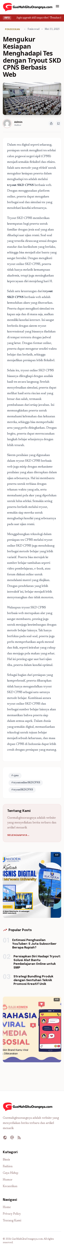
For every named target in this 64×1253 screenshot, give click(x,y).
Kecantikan (10, 1186)
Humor (7, 1179)
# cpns (15, 775)
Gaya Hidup (10, 1173)
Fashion (8, 1166)
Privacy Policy (12, 1214)
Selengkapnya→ (18, 835)
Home (7, 1207)
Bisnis (6, 1159)
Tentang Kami (12, 1220)
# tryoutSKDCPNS (22, 790)
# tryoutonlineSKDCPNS (25, 783)
